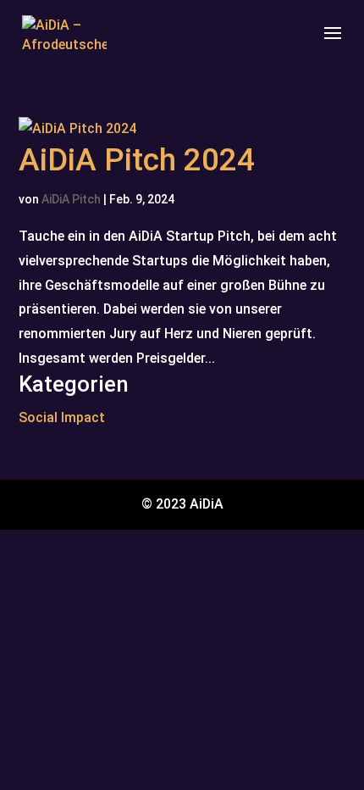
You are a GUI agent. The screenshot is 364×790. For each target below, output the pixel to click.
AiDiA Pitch (71, 199)
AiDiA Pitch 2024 (137, 160)
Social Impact (62, 417)
